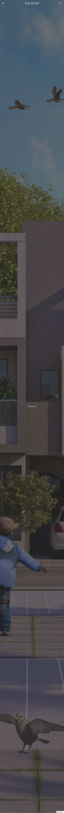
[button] (3, 3)
